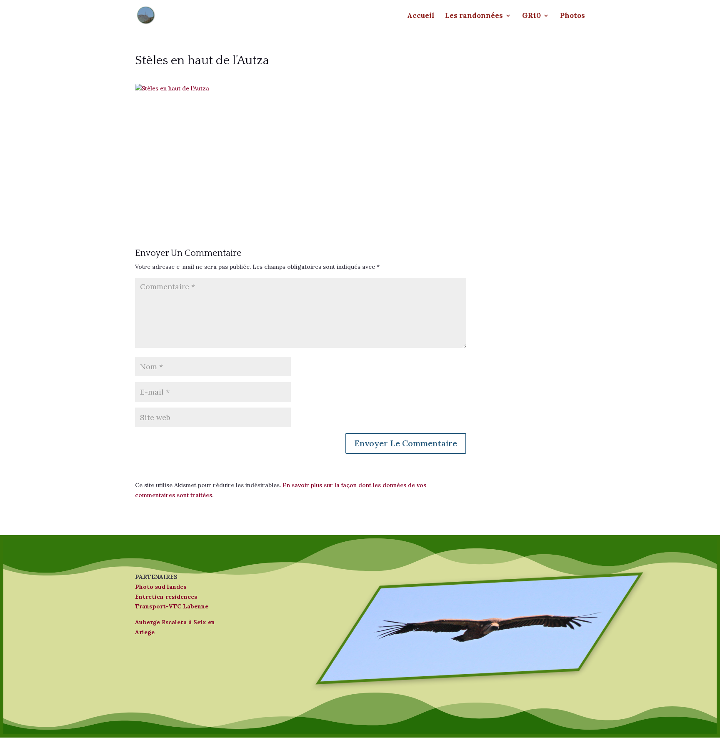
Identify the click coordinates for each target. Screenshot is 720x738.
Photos (572, 16)
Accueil (420, 16)
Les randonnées (474, 16)
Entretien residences (166, 596)
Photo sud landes (160, 586)
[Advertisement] (300, 152)
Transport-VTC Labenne (171, 606)
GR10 (531, 16)
